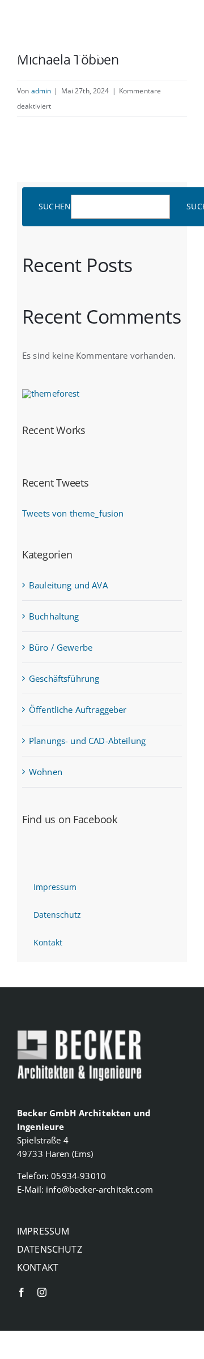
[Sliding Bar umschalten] (178, 25)
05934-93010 (78, 1175)
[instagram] (179, 54)
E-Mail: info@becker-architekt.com (85, 1189)
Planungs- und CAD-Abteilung (87, 740)
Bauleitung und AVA (68, 585)
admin (41, 91)
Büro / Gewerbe (60, 647)
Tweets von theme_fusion (73, 513)
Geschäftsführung (64, 678)
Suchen (55, 207)
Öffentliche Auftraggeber (78, 709)
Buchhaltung (54, 616)
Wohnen (45, 771)
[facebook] (153, 54)
